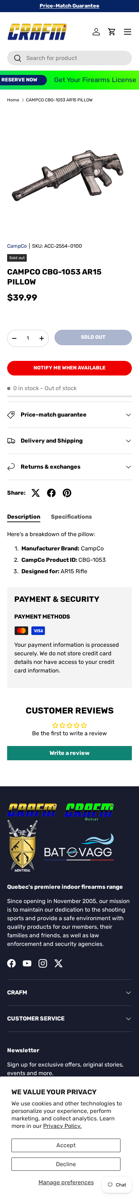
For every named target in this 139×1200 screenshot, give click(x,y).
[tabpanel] (69, 553)
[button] (112, 32)
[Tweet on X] (35, 493)
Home (13, 100)
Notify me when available (69, 368)
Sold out (93, 337)
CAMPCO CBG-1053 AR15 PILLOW (59, 100)
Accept (66, 1145)
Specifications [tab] (71, 516)
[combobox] (69, 58)
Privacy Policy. (62, 1126)
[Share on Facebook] (51, 493)
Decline (66, 1164)
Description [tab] (23, 516)
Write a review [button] (69, 753)
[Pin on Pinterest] (67, 493)
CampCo (17, 246)
